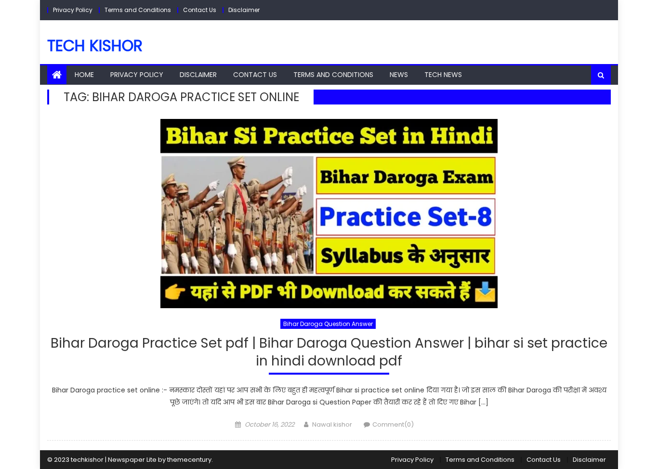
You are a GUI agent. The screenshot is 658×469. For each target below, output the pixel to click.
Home (84, 74)
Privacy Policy (72, 10)
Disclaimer (244, 10)
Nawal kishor (332, 424)
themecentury (189, 459)
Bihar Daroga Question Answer (328, 324)
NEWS (399, 74)
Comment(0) (393, 424)
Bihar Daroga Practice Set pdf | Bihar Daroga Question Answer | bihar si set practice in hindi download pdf (329, 352)
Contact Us (199, 10)
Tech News (443, 74)
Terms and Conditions (138, 10)
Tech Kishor (95, 45)
